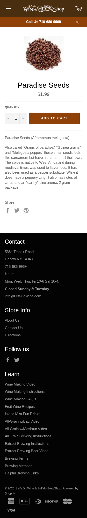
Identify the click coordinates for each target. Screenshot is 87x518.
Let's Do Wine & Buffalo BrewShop (38, 488)
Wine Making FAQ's (20, 399)
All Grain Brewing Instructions (28, 436)
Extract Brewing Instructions (27, 443)
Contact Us (14, 328)
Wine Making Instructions (25, 391)
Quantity (12, 107)
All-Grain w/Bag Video (22, 421)
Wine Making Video (20, 384)
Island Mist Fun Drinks (22, 414)
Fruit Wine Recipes (20, 406)
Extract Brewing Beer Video (26, 451)
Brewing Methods (18, 466)
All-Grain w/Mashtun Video (26, 429)
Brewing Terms (17, 458)
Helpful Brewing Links (22, 473)
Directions (13, 335)
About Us (12, 320)
